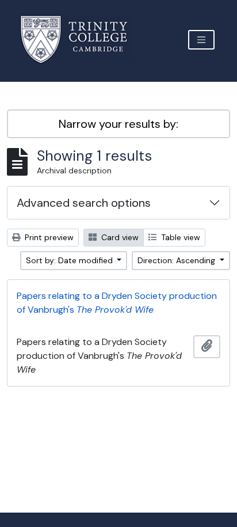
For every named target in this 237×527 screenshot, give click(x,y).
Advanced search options (84, 202)
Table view (179, 237)
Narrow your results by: (118, 123)
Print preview (48, 237)
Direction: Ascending (177, 260)
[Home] (81, 39)
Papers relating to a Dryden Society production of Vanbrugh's (117, 303)
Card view (119, 237)
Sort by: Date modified (70, 260)
